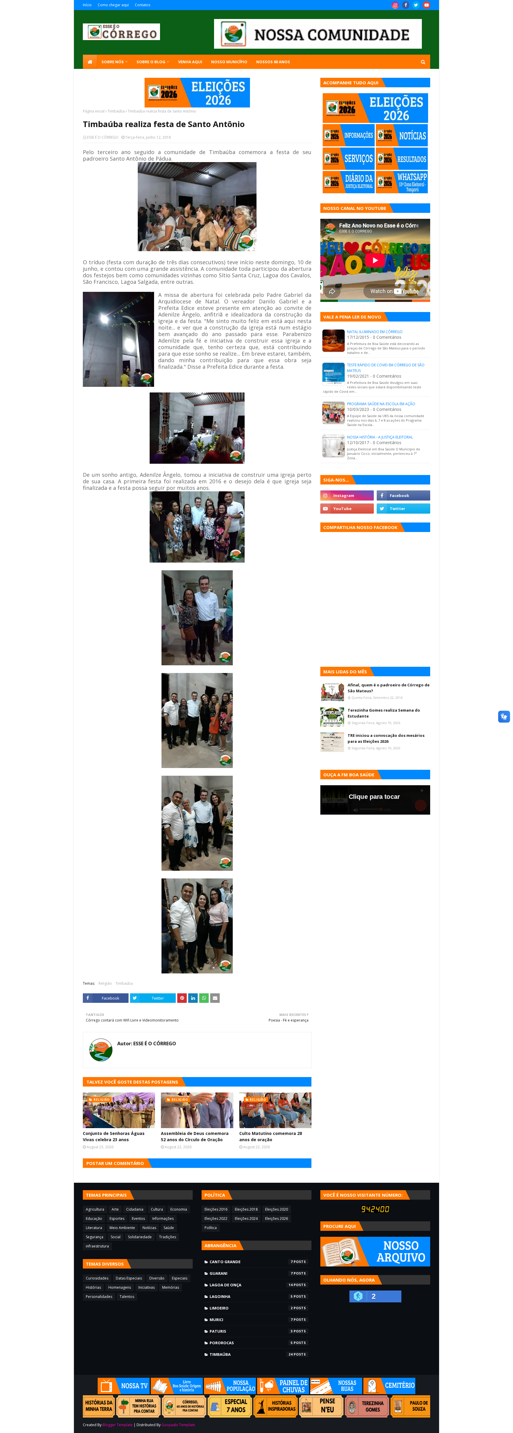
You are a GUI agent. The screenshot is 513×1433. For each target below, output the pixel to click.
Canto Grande (251, 1261)
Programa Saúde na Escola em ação (381, 403)
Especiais (179, 1278)
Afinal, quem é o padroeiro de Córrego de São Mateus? (389, 687)
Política (211, 1227)
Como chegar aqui (113, 4)
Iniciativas (146, 1287)
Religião (105, 983)
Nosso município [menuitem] (229, 61)
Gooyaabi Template (178, 1424)
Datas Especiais (129, 1278)
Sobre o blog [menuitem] (151, 61)
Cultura (157, 1209)
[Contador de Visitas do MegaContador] (375, 1211)
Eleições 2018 (246, 1209)
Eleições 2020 (276, 1209)
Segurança (94, 1236)
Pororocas (251, 1342)
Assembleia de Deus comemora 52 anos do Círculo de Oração (195, 1136)
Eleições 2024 (246, 1218)
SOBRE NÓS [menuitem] (113, 61)
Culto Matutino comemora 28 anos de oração (270, 1136)
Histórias (93, 1287)
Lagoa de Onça (251, 1285)
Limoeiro (251, 1308)
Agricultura (95, 1209)
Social (116, 1236)
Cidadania (134, 1209)
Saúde (169, 1227)
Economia (178, 1209)
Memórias (170, 1287)
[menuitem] (90, 62)
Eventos (138, 1218)
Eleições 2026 (276, 1218)
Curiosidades (97, 1278)
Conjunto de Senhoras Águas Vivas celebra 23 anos (114, 1136)
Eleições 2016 (216, 1209)
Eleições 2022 (216, 1218)
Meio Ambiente (122, 1227)
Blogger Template (117, 1424)
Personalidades (99, 1296)
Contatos (142, 4)
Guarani (251, 1273)
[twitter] (416, 5)
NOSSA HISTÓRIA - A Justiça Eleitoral (380, 437)
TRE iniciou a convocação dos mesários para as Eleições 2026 (386, 738)
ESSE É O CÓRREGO (102, 137)
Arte (115, 1209)
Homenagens (119, 1287)
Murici (251, 1319)
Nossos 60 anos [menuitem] (273, 61)
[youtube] (426, 5)
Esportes (117, 1218)
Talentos (127, 1296)
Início (87, 4)
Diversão (156, 1278)
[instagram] (395, 5)
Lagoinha (251, 1296)
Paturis (251, 1331)
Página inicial (93, 111)
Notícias (149, 1227)
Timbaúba (116, 111)
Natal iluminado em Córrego (375, 331)
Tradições (167, 1236)
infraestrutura (97, 1246)
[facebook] (405, 5)
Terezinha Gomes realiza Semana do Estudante (384, 713)
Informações (163, 1218)
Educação (94, 1218)
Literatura (94, 1227)
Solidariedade (140, 1236)
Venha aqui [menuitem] (190, 61)
